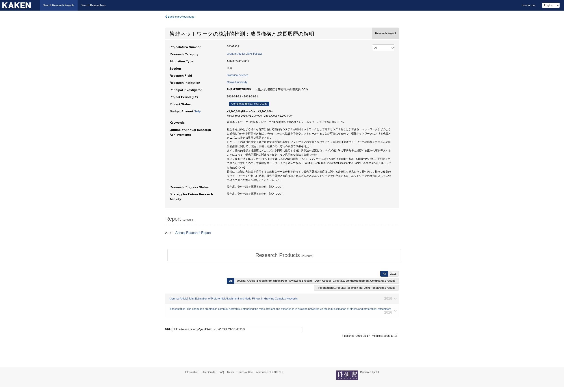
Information (192, 372)
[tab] (284, 255)
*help (197, 111)
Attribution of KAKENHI (269, 372)
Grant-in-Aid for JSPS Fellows (244, 53)
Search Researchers (93, 5)
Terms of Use (245, 372)
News (230, 372)
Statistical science (237, 75)
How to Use (528, 5)
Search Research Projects (58, 5)
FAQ (221, 372)
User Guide (208, 372)
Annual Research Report (193, 232)
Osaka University (237, 82)
